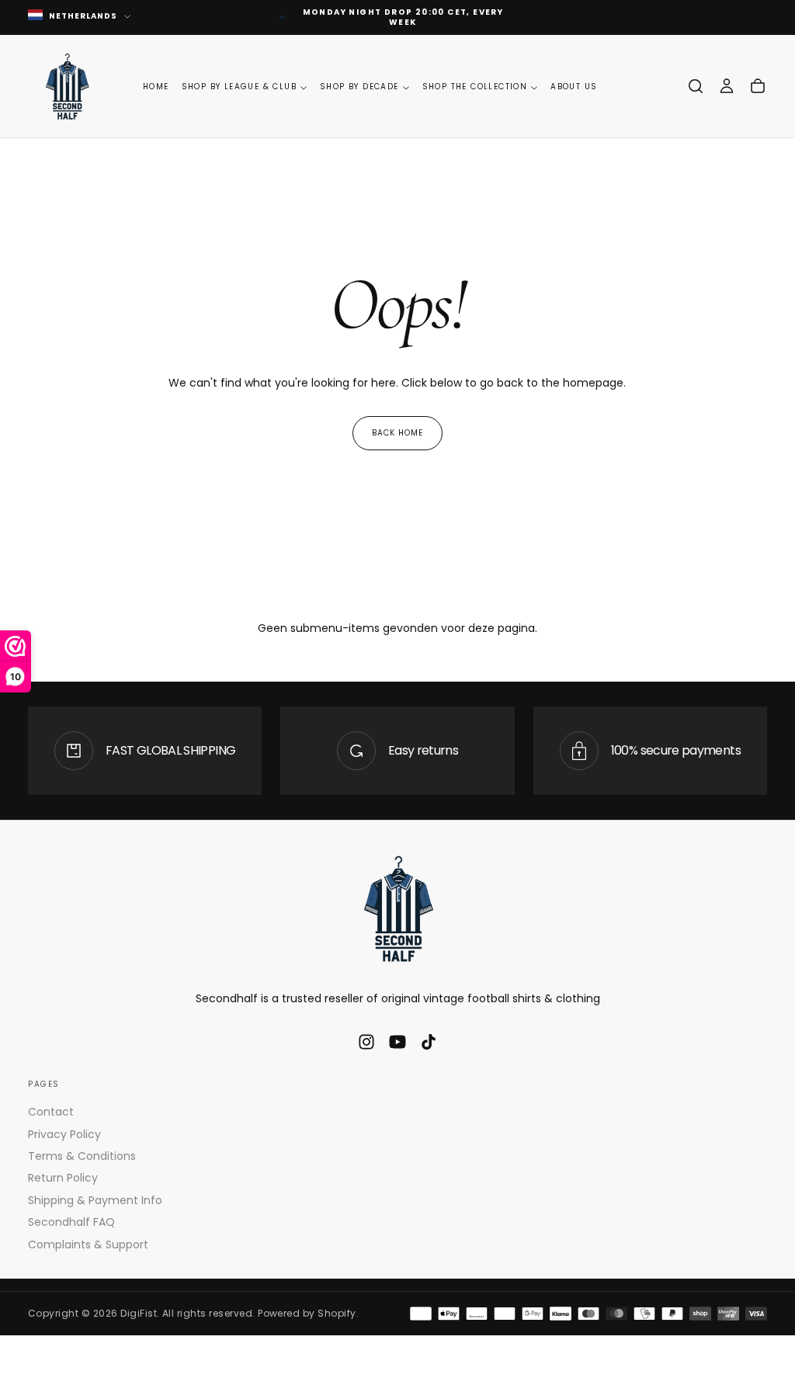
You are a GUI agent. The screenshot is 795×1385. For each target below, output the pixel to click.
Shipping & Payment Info (95, 1200)
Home (156, 86)
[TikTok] (428, 1042)
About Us (573, 86)
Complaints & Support (88, 1244)
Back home (397, 433)
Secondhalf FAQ (71, 1222)
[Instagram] (366, 1042)
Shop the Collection (475, 86)
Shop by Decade (359, 86)
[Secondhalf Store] (397, 908)
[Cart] (757, 86)
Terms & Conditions (82, 1156)
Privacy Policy (64, 1134)
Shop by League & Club (239, 86)
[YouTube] (397, 1042)
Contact (51, 1111)
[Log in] (726, 86)
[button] (695, 86)
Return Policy (63, 1177)
